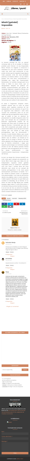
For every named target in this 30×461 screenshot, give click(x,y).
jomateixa (9, 258)
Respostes (9, 254)
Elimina (11, 252)
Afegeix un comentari (12, 306)
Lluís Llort (14, 198)
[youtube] (27, 4)
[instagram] (24, 4)
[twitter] (21, 4)
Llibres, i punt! (19, 458)
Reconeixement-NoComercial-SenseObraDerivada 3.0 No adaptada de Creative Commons (14, 412)
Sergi (4, 28)
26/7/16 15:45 (9, 260)
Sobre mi (9, 1)
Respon (7, 252)
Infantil (8, 198)
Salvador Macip (8, 19)
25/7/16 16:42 (9, 244)
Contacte (15, 1)
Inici (4, 1)
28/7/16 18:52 (8, 273)
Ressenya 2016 (22, 198)
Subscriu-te (23, 1)
